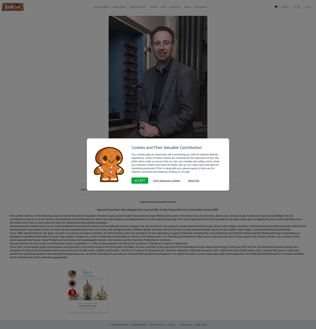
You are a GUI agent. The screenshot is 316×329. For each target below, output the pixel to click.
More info (193, 180)
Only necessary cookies (166, 180)
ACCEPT (140, 180)
